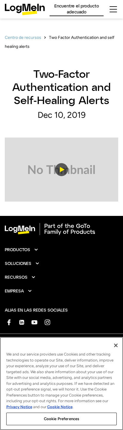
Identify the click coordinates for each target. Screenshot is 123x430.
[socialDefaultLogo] (9, 322)
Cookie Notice (60, 407)
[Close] (115, 345)
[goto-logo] (61, 229)
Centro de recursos (23, 37)
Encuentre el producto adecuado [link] (76, 8)
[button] (61, 170)
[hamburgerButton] (113, 9)
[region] (61, 383)
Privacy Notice (19, 407)
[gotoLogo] (25, 9)
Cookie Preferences (61, 419)
